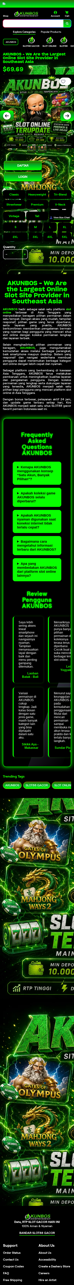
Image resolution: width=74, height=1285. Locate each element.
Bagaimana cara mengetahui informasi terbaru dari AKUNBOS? (36, 545)
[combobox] (33, 23)
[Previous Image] (7, 116)
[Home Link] (25, 14)
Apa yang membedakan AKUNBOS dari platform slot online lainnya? (37, 569)
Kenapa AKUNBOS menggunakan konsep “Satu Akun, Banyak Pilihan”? (35, 473)
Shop (5, 16)
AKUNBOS (10, 309)
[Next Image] (67, 116)
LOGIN (22, 176)
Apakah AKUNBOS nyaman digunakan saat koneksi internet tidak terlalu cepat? (36, 521)
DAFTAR (22, 165)
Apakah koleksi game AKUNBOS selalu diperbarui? (36, 497)
